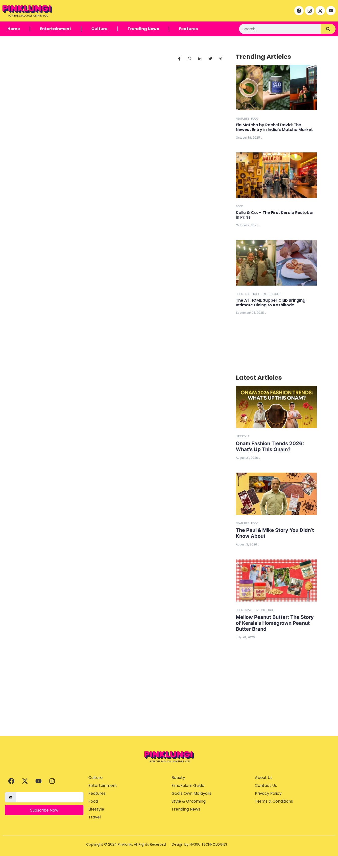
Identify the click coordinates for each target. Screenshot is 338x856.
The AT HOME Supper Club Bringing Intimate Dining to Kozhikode (270, 302)
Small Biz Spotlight (260, 610)
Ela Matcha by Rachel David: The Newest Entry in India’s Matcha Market (274, 127)
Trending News (143, 29)
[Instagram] (309, 10)
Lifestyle (243, 436)
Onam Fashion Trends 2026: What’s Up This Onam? (270, 446)
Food (255, 118)
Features (188, 29)
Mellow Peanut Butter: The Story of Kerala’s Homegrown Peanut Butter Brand (275, 623)
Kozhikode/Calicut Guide (263, 294)
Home (13, 29)
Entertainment (55, 29)
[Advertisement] (169, 699)
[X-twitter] (320, 10)
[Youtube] (331, 10)
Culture (99, 29)
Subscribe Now (44, 810)
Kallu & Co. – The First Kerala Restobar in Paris (275, 215)
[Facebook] (299, 10)
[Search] (328, 29)
